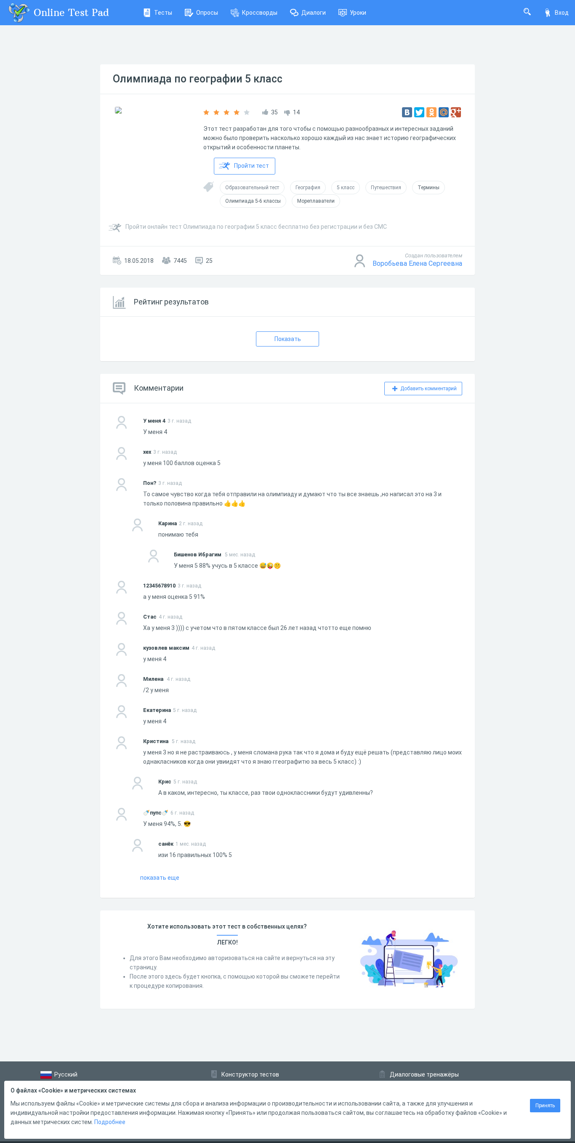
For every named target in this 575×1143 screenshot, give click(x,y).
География (307, 187)
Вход (562, 12)
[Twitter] (419, 112)
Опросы (207, 12)
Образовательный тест (252, 187)
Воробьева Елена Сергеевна (417, 263)
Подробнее (109, 1122)
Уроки (358, 12)
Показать (287, 339)
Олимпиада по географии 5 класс (197, 79)
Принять (545, 1106)
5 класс (345, 187)
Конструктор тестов (250, 1074)
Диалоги (313, 12)
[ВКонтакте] (407, 112)
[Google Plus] (456, 112)
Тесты (163, 12)
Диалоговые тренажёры (424, 1074)
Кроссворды (259, 12)
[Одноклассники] (431, 112)
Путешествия (386, 187)
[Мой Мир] (444, 112)
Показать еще (159, 877)
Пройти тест (251, 165)
